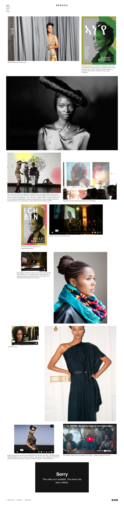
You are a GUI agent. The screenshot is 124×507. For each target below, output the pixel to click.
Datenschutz (28, 500)
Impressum (19, 500)
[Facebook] (112, 500)
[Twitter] (115, 500)
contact (8, 11)
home (7, 5)
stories (7, 8)
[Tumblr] (117, 500)
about (7, 10)
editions (8, 6)
